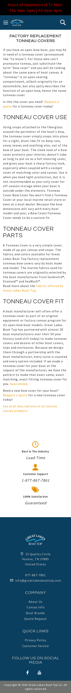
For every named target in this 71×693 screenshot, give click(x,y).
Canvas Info (36, 607)
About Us (35, 602)
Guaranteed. (19, 384)
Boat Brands (35, 613)
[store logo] (17, 22)
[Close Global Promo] (66, 3)
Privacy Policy (35, 640)
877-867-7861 (35, 575)
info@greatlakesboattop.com (38, 580)
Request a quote (15, 395)
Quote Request (35, 619)
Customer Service (35, 646)
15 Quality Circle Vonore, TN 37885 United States (36, 559)
